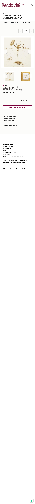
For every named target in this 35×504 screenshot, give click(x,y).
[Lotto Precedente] (20, 31)
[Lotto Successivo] (31, 31)
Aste (4, 13)
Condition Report (10, 118)
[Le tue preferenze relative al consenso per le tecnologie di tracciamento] (31, 500)
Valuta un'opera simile (17, 107)
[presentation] (5, 52)
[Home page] (13, 5)
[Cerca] (32, 5)
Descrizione (7, 139)
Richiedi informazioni (12, 116)
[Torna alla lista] (14, 26)
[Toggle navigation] (28, 5)
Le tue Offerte (9, 121)
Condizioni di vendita (11, 125)
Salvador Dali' (12, 89)
